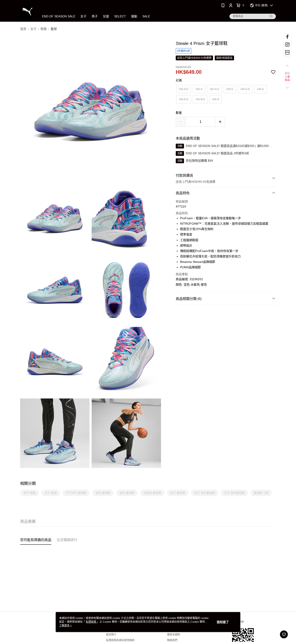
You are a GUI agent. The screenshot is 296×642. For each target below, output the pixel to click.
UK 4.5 (214, 89)
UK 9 (215, 99)
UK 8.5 (200, 99)
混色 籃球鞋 (102, 492)
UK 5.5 (245, 89)
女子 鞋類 (29, 492)
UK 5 (229, 89)
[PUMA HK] (27, 11)
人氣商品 (287, 78)
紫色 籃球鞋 (126, 492)
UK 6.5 (183, 99)
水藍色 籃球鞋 (152, 492)
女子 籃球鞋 (177, 492)
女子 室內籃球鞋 (234, 492)
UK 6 (260, 89)
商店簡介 (111, 634)
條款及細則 (173, 634)
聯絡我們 (172, 640)
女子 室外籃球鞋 (204, 492)
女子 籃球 (51, 492)
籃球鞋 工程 (261, 492)
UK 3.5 (183, 89)
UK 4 (199, 89)
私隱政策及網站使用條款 (120, 640)
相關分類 (28, 483)
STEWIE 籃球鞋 (76, 492)
